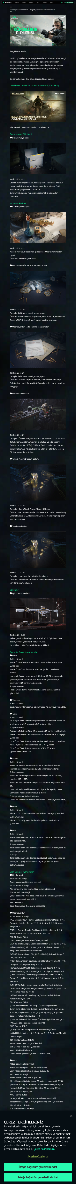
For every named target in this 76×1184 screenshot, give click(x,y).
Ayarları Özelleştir (38, 1156)
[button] (16, 2)
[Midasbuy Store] (62, 2)
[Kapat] (71, 1116)
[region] (38, 1147)
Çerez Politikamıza (44, 1149)
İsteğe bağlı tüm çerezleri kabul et (38, 1177)
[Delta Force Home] (7, 2)
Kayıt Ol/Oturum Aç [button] (70, 2)
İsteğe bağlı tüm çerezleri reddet (38, 1167)
